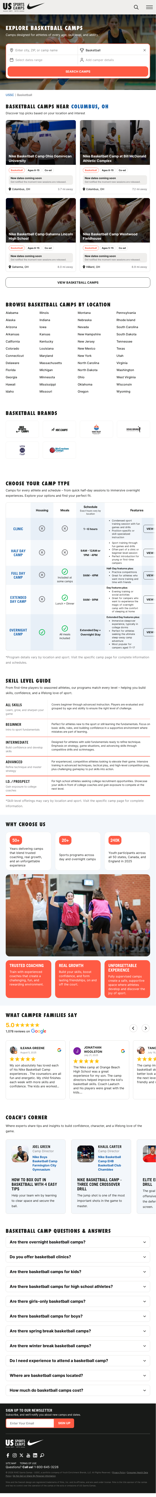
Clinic (18, 529)
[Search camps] (42, 1455)
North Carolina (88, 363)
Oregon (83, 391)
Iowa (43, 327)
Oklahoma (85, 384)
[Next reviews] (145, 1028)
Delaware (12, 363)
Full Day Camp (18, 575)
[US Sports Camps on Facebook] (8, 1455)
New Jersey (86, 341)
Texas (120, 348)
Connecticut (15, 356)
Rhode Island (125, 320)
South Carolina (127, 327)
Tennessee (124, 341)
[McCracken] (59, 450)
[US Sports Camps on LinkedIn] (35, 1455)
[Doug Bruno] (133, 429)
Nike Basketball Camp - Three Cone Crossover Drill (99, 1184)
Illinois (44, 313)
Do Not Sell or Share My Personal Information (34, 1476)
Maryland (46, 356)
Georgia (11, 377)
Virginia (121, 363)
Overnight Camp (18, 632)
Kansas (45, 334)
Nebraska (85, 320)
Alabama (12, 313)
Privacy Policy (118, 1472)
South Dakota (126, 334)
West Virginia (126, 377)
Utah (120, 356)
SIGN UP (64, 1423)
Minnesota (47, 377)
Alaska (10, 320)
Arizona (11, 327)
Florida (11, 370)
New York (85, 356)
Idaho (10, 391)
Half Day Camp (18, 553)
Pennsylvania (126, 313)
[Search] (136, 7)
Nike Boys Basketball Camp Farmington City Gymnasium (44, 1163)
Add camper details (100, 60)
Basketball (93, 50)
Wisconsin (124, 384)
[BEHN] (22, 450)
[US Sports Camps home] (24, 7)
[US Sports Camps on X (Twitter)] (21, 1455)
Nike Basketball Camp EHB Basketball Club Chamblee (109, 1163)
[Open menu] (149, 7)
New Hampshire (89, 334)
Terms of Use (28, 1463)
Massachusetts (51, 363)
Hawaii (10, 384)
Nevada (83, 327)
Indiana (45, 320)
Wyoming (123, 391)
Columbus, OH (90, 107)
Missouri (46, 391)
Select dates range (28, 60)
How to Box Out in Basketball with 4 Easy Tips (34, 1184)
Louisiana (47, 348)
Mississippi (48, 384)
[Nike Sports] (22, 429)
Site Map (11, 1463)
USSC (10, 95)
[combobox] (45, 50)
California (13, 341)
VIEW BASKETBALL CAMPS (77, 282)
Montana (84, 313)
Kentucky (46, 341)
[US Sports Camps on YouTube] (28, 1455)
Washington (125, 370)
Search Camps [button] (78, 71)
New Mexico (86, 348)
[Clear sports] (144, 50)
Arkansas (12, 334)
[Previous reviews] (133, 1028)
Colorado (12, 348)
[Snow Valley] (96, 429)
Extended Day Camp (18, 600)
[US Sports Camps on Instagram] (15, 1455)
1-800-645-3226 (46, 1467)
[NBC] (59, 429)
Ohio (81, 377)
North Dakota (87, 370)
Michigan (46, 370)
